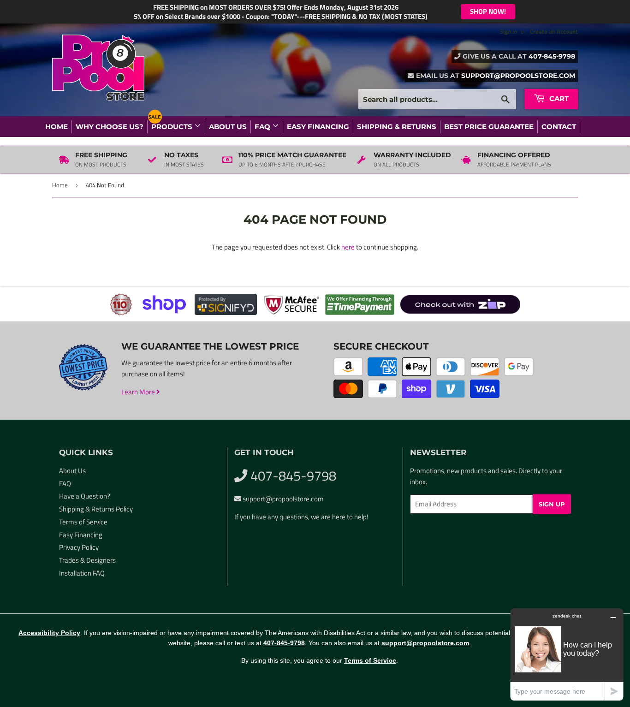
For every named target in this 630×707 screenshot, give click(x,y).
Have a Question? (84, 496)
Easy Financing (318, 126)
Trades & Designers (87, 560)
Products (172, 126)
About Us (228, 126)
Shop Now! (488, 11)
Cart (558, 98)
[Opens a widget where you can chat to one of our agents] (567, 654)
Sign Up (552, 504)
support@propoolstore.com (518, 75)
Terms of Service (83, 522)
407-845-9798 (552, 56)
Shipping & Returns (396, 126)
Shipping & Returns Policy (96, 509)
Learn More (138, 391)
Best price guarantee (489, 126)
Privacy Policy (79, 547)
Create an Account (554, 31)
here (348, 247)
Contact (558, 126)
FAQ (263, 126)
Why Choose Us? (109, 126)
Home (56, 126)
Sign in (508, 31)
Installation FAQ (82, 573)
